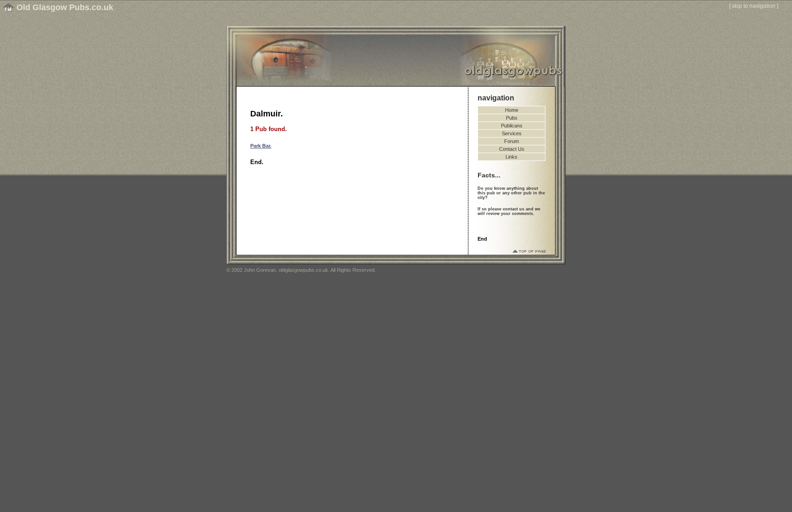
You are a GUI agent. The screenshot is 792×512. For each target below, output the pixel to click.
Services (512, 133)
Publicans (511, 125)
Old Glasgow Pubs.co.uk (64, 7)
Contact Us (511, 149)
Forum (511, 141)
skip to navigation (754, 6)
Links (511, 157)
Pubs (511, 118)
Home (511, 110)
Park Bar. (260, 146)
